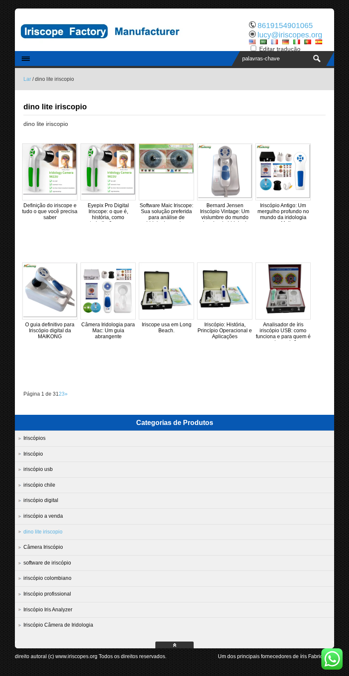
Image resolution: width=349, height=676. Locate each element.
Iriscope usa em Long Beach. (167, 328)
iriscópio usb (38, 469)
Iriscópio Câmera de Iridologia (58, 625)
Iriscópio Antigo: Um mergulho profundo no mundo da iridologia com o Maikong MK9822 (283, 217)
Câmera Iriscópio (43, 547)
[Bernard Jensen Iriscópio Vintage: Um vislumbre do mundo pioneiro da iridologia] (224, 197)
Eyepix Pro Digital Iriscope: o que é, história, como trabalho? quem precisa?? (108, 217)
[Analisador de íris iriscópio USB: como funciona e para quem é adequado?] (283, 316)
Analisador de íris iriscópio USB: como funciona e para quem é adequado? (283, 333)
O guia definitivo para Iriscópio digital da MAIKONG (49, 330)
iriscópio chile (39, 485)
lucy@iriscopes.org (289, 35)
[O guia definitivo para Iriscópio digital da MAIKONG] (50, 316)
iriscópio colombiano (47, 578)
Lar (27, 79)
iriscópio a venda (43, 516)
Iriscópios (34, 438)
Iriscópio (33, 454)
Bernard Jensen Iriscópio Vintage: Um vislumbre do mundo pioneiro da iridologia (224, 214)
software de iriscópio (47, 563)
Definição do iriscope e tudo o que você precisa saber (49, 211)
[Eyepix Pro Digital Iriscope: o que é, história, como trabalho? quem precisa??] (108, 193)
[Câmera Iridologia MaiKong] (104, 44)
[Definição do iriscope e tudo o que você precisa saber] (50, 193)
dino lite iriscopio (43, 532)
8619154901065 (285, 25)
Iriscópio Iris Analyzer (47, 610)
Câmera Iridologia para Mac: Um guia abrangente (108, 330)
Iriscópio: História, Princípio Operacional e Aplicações (224, 330)
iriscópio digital (40, 500)
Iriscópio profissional (47, 594)
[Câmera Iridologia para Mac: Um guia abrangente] (108, 316)
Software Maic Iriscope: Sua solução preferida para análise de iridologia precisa (166, 214)
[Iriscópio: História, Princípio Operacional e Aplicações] (224, 316)
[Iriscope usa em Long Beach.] (166, 316)
